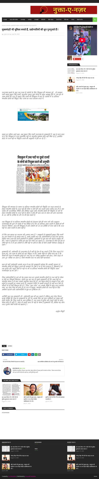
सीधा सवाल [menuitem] (50, 19)
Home (3, 25)
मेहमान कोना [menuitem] (80, 19)
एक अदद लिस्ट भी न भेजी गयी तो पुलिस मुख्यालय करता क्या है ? (10, 398)
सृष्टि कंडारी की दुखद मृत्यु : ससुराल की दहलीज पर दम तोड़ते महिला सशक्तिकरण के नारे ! (33, 399)
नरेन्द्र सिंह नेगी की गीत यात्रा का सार (85, 78)
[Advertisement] (33, 51)
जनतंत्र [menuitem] (30, 19)
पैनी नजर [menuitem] (66, 19)
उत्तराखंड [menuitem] (23, 19)
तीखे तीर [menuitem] (43, 19)
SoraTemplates (12, 476)
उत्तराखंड (8, 25)
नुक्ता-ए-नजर (7, 34)
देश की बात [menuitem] (58, 19)
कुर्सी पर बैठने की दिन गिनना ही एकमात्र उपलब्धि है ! (55, 398)
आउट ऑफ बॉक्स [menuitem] (14, 19)
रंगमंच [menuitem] (72, 19)
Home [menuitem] (5, 19)
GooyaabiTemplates (30, 476)
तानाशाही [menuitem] (36, 19)
